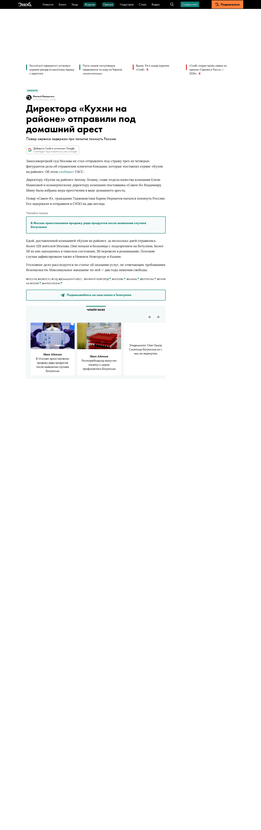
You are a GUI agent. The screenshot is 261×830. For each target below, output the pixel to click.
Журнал (90, 4)
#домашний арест (70, 279)
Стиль (142, 4)
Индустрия (127, 4)
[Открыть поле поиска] (172, 5)
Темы (75, 4)
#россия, (32, 279)
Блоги (62, 4)
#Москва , (119, 279)
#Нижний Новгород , (98, 279)
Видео (156, 4)
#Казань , (133, 279)
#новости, (44, 279)
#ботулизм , (148, 279)
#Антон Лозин (51, 283)
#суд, (55, 279)
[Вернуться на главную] (25, 5)
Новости (48, 4)
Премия (108, 4)
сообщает (66, 172)
